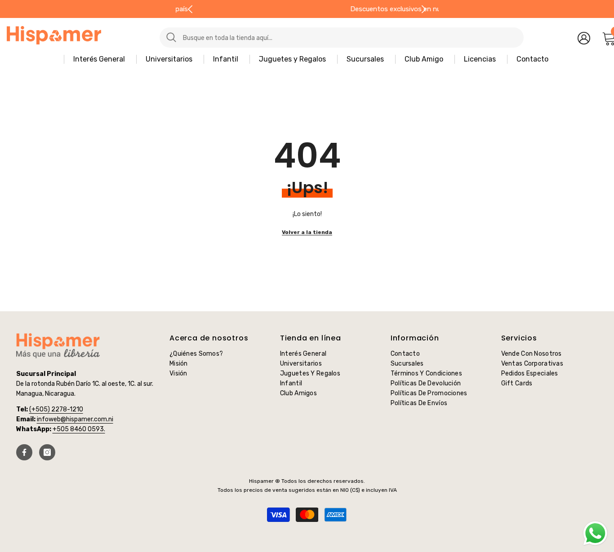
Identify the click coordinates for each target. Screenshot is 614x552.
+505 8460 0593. (79, 429)
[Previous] (190, 9)
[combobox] (350, 37)
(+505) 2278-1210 (56, 409)
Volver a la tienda (307, 232)
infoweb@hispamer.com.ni (75, 419)
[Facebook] (24, 452)
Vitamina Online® (307, 529)
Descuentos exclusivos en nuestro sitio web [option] (311, 9)
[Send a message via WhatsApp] (595, 533)
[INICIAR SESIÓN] (584, 37)
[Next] (424, 9)
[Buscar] (321, 37)
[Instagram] (47, 452)
